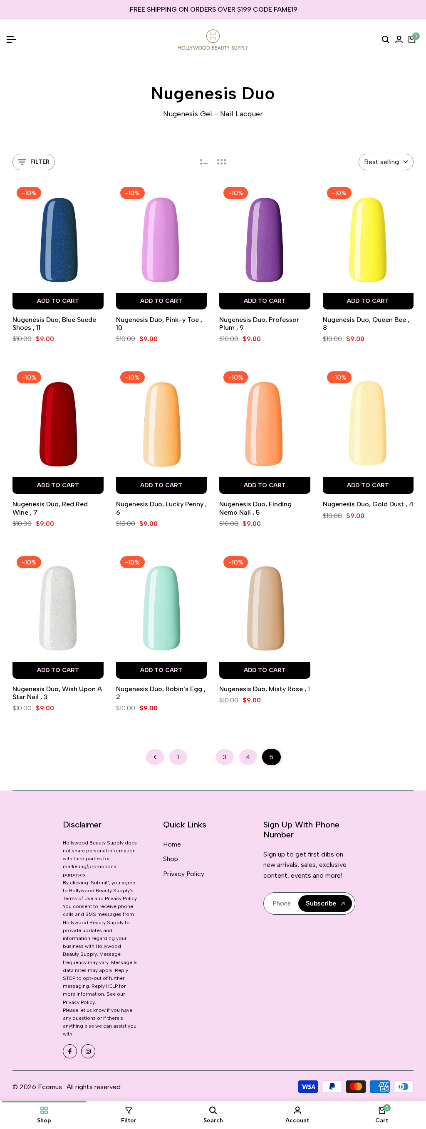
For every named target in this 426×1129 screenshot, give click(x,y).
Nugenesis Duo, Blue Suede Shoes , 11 (54, 323)
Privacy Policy (183, 874)
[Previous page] (155, 757)
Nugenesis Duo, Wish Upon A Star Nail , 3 (57, 693)
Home (172, 844)
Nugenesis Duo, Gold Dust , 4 (368, 504)
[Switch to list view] (204, 162)
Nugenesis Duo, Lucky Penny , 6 (161, 508)
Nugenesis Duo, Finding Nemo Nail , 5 (255, 508)
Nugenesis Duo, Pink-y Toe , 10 (159, 323)
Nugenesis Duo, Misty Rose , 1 (264, 689)
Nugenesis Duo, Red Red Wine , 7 (50, 508)
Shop (170, 859)
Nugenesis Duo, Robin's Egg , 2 (161, 693)
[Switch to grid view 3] (221, 162)
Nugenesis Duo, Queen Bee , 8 (366, 323)
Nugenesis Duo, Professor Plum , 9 (259, 323)
